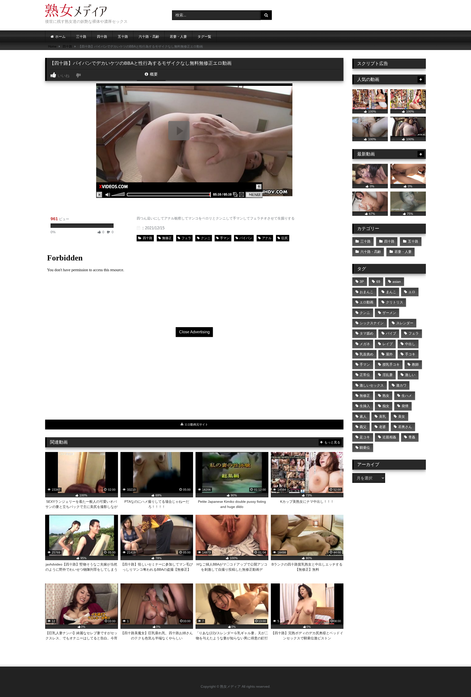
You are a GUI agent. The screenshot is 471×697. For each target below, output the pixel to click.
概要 (153, 74)
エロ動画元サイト (196, 424)
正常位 (365, 375)
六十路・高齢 (149, 37)
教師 (415, 364)
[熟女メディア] (75, 11)
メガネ (365, 344)
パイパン (245, 238)
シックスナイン (372, 323)
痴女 (385, 406)
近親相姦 (389, 437)
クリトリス (394, 302)
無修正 (167, 238)
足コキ (365, 437)
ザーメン (389, 313)
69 (378, 282)
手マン (225, 238)
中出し (410, 344)
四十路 (102, 37)
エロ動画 (366, 302)
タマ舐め (366, 333)
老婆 (382, 427)
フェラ (186, 238)
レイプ (387, 344)
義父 (363, 427)
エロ (411, 292)
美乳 (382, 416)
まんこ (391, 292)
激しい (410, 375)
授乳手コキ (391, 364)
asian (396, 282)
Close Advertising (194, 332)
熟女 (385, 396)
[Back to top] (455, 682)
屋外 (389, 354)
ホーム (60, 37)
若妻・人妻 (178, 37)
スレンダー (404, 323)
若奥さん (405, 427)
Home (52, 46)
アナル (267, 238)
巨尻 (284, 238)
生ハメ (407, 396)
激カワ (401, 385)
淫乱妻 (387, 375)
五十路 (123, 37)
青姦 (411, 437)
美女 (401, 416)
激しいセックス (372, 385)
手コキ (410, 354)
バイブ (391, 333)
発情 (405, 406)
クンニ (205, 238)
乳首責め (366, 354)
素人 (363, 416)
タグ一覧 (204, 37)
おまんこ (366, 292)
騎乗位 (365, 448)
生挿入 (365, 406)
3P (362, 282)
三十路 (81, 37)
